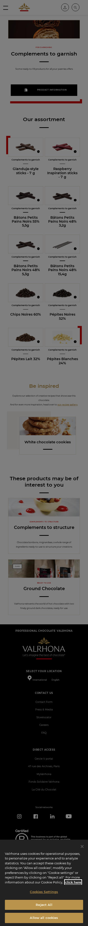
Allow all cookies (44, 918)
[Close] (82, 846)
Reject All (44, 905)
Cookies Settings (44, 892)
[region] (44, 883)
